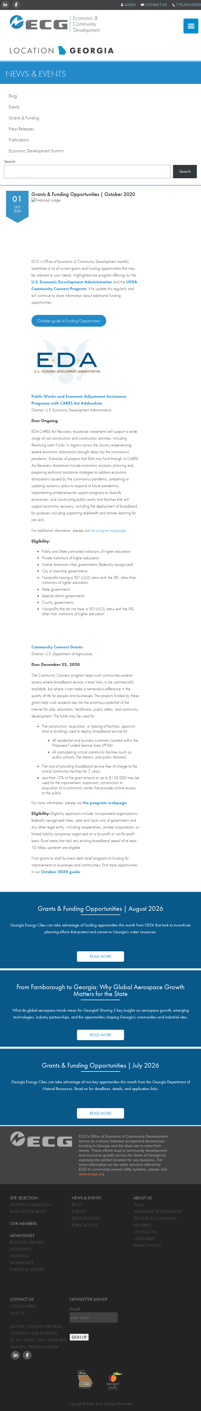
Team (138, 1204)
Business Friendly (27, 1242)
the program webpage (108, 530)
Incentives (20, 1249)
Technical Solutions (154, 1218)
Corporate (144, 1238)
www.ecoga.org (91, 1174)
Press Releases (21, 129)
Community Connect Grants (57, 647)
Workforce (22, 1262)
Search (9, 161)
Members (142, 1225)
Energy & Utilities (27, 1269)
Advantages (154, 60)
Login (130, 4)
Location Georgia (55, 25)
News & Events (35, 73)
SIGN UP (79, 1337)
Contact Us (156, 4)
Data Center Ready (28, 1211)
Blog (13, 96)
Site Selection (155, 46)
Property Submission (31, 1204)
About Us (142, 1198)
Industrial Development (157, 1211)
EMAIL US (17, 1313)
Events (14, 107)
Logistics (19, 1256)
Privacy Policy (147, 1245)
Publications (19, 140)
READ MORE (100, 956)
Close (144, 28)
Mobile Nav (190, 26)
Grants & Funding (24, 118)
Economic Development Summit (36, 151)
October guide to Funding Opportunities (68, 321)
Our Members (23, 1223)
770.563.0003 (188, 4)
